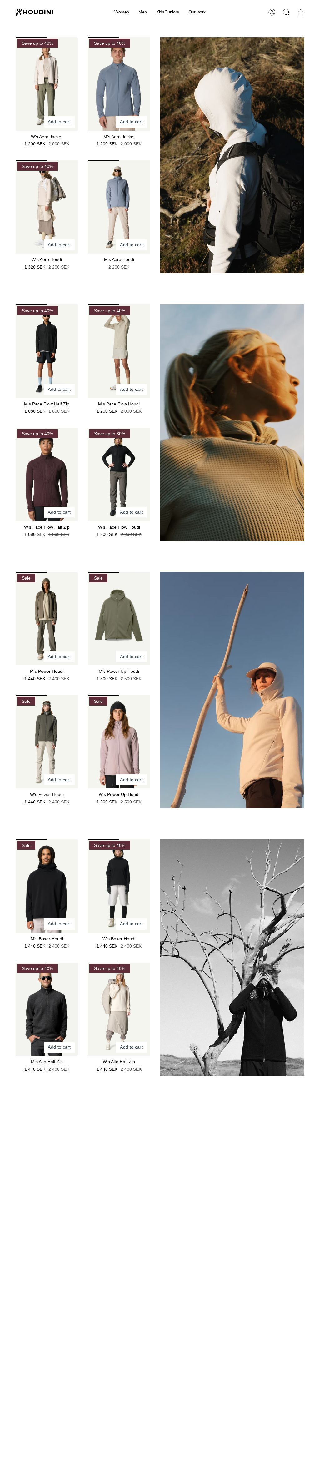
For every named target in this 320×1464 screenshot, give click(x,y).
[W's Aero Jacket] (47, 84)
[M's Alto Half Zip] (47, 1009)
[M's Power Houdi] (47, 619)
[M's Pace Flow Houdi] (119, 351)
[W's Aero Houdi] (47, 207)
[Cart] (300, 12)
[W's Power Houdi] (47, 741)
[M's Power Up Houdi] (119, 619)
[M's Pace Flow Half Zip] (47, 351)
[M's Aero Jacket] (119, 84)
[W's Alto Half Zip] (119, 1009)
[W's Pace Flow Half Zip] (47, 474)
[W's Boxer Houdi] (119, 886)
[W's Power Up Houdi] (119, 741)
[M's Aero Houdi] (119, 207)
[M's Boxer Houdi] (47, 886)
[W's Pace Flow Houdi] (119, 474)
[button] (122, 12)
